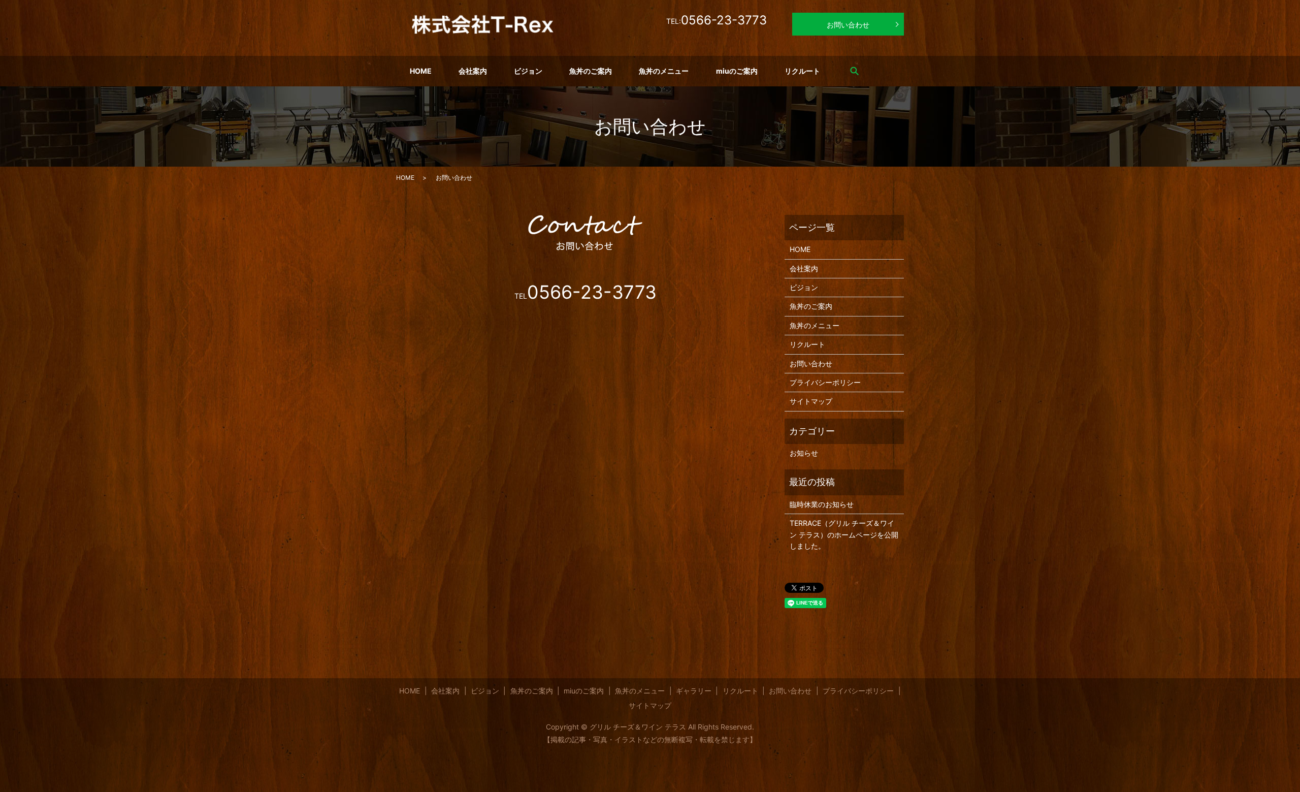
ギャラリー (693, 690)
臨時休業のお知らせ (822, 504)
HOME (421, 71)
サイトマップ (811, 401)
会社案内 (473, 71)
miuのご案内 (737, 71)
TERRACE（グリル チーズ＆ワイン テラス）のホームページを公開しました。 (844, 534)
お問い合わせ (848, 24)
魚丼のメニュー (664, 71)
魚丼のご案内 (590, 71)
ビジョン (528, 71)
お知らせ (804, 453)
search (854, 70)
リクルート (802, 71)
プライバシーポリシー (825, 382)
